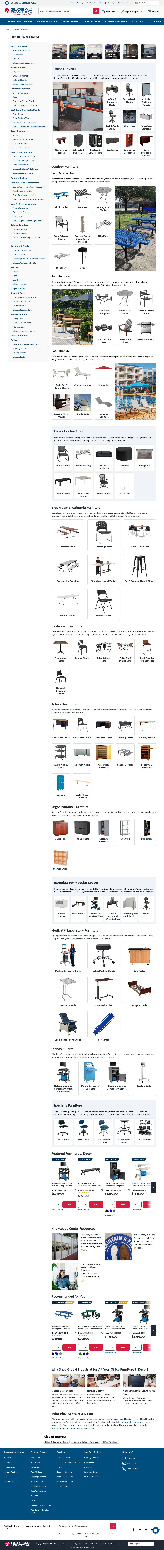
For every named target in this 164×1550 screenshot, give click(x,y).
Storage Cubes (60, 869)
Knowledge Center (125, 3)
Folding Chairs (103, 615)
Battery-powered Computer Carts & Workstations (63, 1088)
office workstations (130, 1422)
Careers (7, 1462)
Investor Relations (11, 1472)
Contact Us (91, 3)
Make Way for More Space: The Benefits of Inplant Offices (91, 1236)
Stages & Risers (125, 765)
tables (91, 1428)
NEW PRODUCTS (92, 21)
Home (6, 29)
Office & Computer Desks (56, 1441)
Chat (101, 3)
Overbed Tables (103, 1005)
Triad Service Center (65, 1476)
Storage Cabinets (104, 840)
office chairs (57, 1425)
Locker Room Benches (82, 796)
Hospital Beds (139, 1005)
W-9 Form (34, 1495)
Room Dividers (82, 765)
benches (124, 1425)
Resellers (60, 1467)
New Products (89, 1467)
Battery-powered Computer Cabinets (117, 1087)
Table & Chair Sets (139, 546)
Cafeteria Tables (67, 546)
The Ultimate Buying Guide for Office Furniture (90, 1265)
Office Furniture (110, 1441)
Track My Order (37, 1472)
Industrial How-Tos (91, 1476)
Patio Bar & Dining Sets (125, 659)
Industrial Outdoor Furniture (85, 1441)
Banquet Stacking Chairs (60, 690)
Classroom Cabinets (103, 766)
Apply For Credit (37, 1481)
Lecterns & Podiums (146, 766)
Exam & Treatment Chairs (68, 1039)
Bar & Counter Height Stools (139, 581)
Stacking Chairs (104, 546)
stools (113, 1425)
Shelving (125, 838)
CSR (5, 1476)
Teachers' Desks (104, 737)
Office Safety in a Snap (144, 1234)
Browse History (77, 3)
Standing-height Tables (103, 581)
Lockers (61, 795)
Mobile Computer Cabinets (90, 1087)
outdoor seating (76, 1428)
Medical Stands (68, 1005)
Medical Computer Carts (68, 971)
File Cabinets (82, 838)
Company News (10, 1467)
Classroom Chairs (82, 737)
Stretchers (103, 1039)
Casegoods (60, 838)
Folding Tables (67, 615)
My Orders (35, 1467)
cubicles (143, 1422)
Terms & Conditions (77, 1547)
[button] (146, 3)
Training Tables (125, 737)
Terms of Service (109, 1534)
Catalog (111, 3)
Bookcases (146, 838)
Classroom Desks (61, 737)
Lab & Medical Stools (104, 971)
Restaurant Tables (61, 659)
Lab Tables (139, 971)
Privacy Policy (96, 1534)
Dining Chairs (82, 658)
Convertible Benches (68, 581)
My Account (35, 1462)
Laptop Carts (144, 1086)
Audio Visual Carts (61, 766)
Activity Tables (147, 737)
